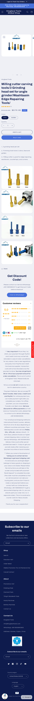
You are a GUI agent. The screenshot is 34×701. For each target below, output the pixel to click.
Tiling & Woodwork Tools (11, 596)
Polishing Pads (8, 588)
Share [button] (5, 268)
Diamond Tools (8, 592)
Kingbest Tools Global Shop (14, 696)
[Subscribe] (28, 543)
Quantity (4, 121)
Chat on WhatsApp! (17, 295)
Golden (13, 117)
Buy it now (17, 137)
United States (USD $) (16, 676)
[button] (2, 12)
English (16, 686)
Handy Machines (9, 600)
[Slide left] (13, 75)
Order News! (8, 563)
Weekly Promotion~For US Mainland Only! (17, 568)
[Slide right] (21, 75)
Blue (4, 117)
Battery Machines (9, 604)
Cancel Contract (9, 572)
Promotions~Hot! (9, 584)
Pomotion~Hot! (8, 559)
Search (6, 555)
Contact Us (7, 609)
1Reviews (6, 318)
